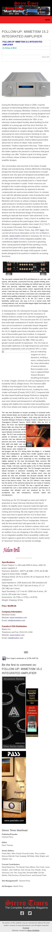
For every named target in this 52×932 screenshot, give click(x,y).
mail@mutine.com (15, 638)
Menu (47, 20)
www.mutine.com (17, 236)
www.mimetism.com (18, 618)
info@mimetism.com (16, 620)
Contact (26, 928)
